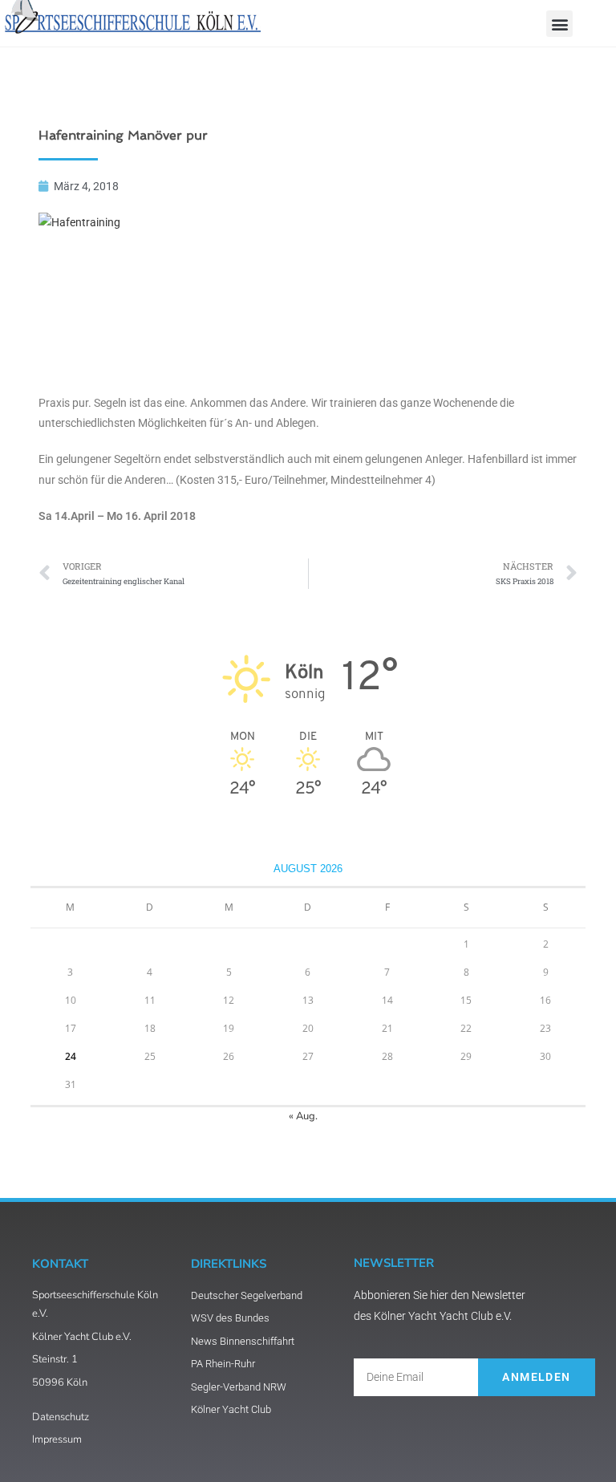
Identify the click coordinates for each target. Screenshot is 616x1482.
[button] (559, 23)
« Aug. (303, 1116)
